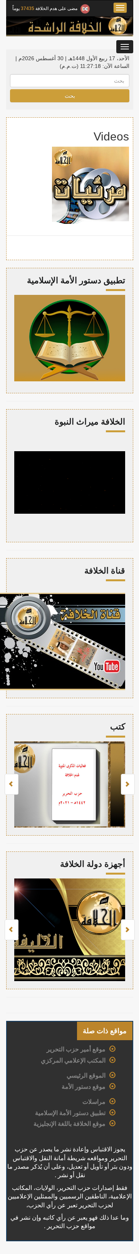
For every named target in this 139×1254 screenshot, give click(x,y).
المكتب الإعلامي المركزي (73, 1060)
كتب (117, 726)
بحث (70, 96)
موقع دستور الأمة (84, 1086)
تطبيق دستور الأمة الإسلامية (70, 1113)
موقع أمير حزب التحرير (76, 1049)
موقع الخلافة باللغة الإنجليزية (69, 1123)
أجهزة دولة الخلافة (92, 864)
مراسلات (94, 1101)
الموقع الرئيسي (86, 1075)
